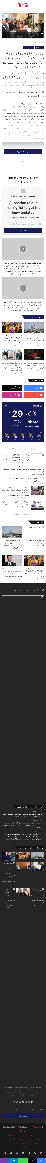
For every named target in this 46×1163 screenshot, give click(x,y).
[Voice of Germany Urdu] (23, 5)
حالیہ (12, 448)
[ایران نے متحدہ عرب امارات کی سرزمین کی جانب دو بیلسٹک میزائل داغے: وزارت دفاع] (34, 327)
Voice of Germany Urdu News (31, 92)
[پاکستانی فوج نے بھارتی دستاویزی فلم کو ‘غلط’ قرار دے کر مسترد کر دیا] (34, 354)
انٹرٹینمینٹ (12, 1139)
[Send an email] (19, 92)
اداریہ (5, 1143)
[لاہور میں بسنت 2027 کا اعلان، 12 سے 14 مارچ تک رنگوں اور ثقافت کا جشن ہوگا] (12, 327)
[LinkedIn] (24, 182)
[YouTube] (21, 182)
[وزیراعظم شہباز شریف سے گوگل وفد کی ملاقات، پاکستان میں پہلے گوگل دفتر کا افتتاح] (12, 354)
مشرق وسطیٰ (12, 1135)
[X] (28, 1101)
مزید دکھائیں (23, 152)
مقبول (33, 448)
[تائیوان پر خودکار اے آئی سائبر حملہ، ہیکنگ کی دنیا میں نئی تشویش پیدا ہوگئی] (8, 856)
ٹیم (18, 1147)
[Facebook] (27, 182)
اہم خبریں (23, 1139)
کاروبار (26, 1143)
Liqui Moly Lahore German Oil (23, 514)
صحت (32, 1143)
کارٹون (19, 1143)
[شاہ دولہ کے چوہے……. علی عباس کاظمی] (34, 531)
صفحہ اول (39, 42)
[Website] (30, 182)
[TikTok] (15, 182)
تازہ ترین (28, 47)
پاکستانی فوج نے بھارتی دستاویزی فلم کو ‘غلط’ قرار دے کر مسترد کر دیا (34, 365)
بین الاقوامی (34, 1139)
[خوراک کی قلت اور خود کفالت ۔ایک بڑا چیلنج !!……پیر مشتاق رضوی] (37, 505)
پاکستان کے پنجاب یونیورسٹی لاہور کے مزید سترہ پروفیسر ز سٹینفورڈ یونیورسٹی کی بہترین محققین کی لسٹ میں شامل (24, 468)
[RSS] (14, 1101)
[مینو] (43, 6)
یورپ (19, 1135)
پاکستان (30, 42)
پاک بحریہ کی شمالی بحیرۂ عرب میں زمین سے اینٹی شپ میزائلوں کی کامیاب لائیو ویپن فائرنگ (16, 457)
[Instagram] (18, 182)
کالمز (12, 1143)
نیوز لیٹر (25, 1147)
